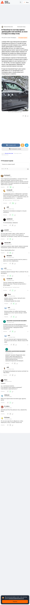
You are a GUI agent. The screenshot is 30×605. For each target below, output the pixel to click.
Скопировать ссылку (16, 149)
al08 (8, 207)
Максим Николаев (8, 26)
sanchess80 (7, 242)
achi (5, 268)
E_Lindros (6, 406)
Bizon (9, 294)
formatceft (9, 190)
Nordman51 (7, 175)
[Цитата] (5, 169)
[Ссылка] (7, 169)
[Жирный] (2, 169)
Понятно (15, 601)
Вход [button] (27, 2)
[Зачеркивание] (4, 169)
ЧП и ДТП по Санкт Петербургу (9, 37)
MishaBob (9, 255)
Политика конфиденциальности (16, 598)
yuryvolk (6, 230)
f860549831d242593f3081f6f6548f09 (17, 320)
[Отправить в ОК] (22, 145)
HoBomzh (6, 395)
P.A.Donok (6, 417)
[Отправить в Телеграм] (26, 145)
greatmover (10, 219)
